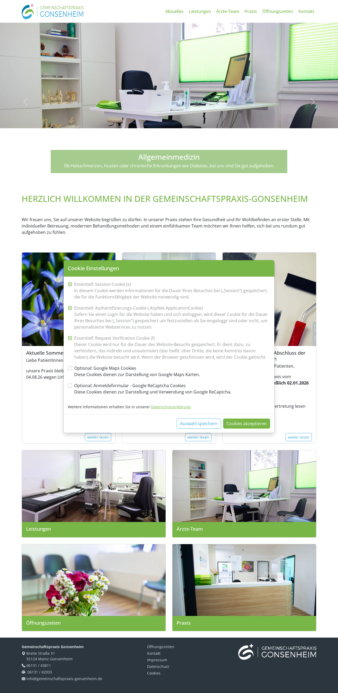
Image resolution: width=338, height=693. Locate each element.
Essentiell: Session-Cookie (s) (171, 290)
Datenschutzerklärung (170, 406)
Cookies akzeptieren (247, 423)
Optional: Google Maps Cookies (137, 371)
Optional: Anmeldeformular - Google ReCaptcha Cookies (152, 389)
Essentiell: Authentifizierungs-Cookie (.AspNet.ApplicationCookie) (171, 317)
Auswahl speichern (199, 423)
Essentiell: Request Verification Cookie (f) (170, 347)
